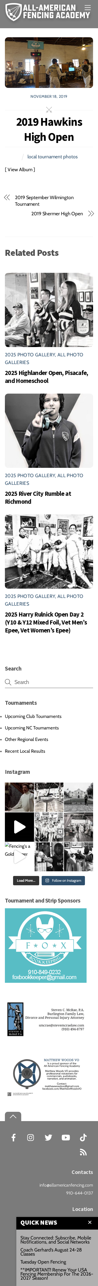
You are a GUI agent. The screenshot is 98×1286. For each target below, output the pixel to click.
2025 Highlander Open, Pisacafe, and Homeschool (46, 377)
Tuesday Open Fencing (43, 1262)
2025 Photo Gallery (30, 354)
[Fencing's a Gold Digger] (19, 857)
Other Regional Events (26, 739)
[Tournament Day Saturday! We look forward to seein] (78, 827)
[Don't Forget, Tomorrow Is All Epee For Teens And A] (49, 797)
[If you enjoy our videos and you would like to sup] (19, 827)
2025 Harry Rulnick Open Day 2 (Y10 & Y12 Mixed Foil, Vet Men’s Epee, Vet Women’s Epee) (46, 622)
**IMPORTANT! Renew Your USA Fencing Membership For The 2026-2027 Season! (56, 1274)
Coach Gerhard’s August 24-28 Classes (51, 1252)
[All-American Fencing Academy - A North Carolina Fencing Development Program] (49, 18)
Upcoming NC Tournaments (32, 728)
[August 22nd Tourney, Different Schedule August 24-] (49, 857)
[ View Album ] (20, 169)
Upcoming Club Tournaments (33, 716)
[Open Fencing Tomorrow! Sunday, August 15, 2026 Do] (78, 857)
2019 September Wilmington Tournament (44, 200)
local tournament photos (52, 156)
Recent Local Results (25, 751)
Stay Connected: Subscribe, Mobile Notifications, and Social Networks (55, 1240)
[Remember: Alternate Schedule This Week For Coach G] (78, 797)
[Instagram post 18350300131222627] (19, 797)
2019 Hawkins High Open (49, 129)
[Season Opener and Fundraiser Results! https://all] (49, 827)
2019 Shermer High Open (57, 213)
